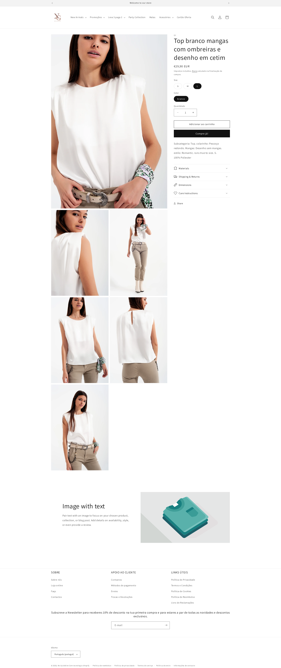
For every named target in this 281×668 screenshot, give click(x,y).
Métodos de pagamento (123, 585)
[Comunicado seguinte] (228, 3)
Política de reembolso (102, 666)
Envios (114, 591)
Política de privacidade (124, 666)
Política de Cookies (181, 591)
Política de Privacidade (183, 579)
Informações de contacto (184, 666)
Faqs (53, 591)
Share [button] (180, 203)
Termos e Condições (181, 585)
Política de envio (163, 666)
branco (181, 98)
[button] (78, 17)
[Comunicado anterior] (52, 3)
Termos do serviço (145, 666)
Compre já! (202, 133)
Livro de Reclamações (182, 602)
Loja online (57, 585)
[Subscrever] (166, 625)
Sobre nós (56, 579)
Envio (194, 71)
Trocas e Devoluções (121, 596)
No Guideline (63, 666)
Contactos (56, 596)
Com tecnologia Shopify (79, 666)
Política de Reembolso (183, 596)
